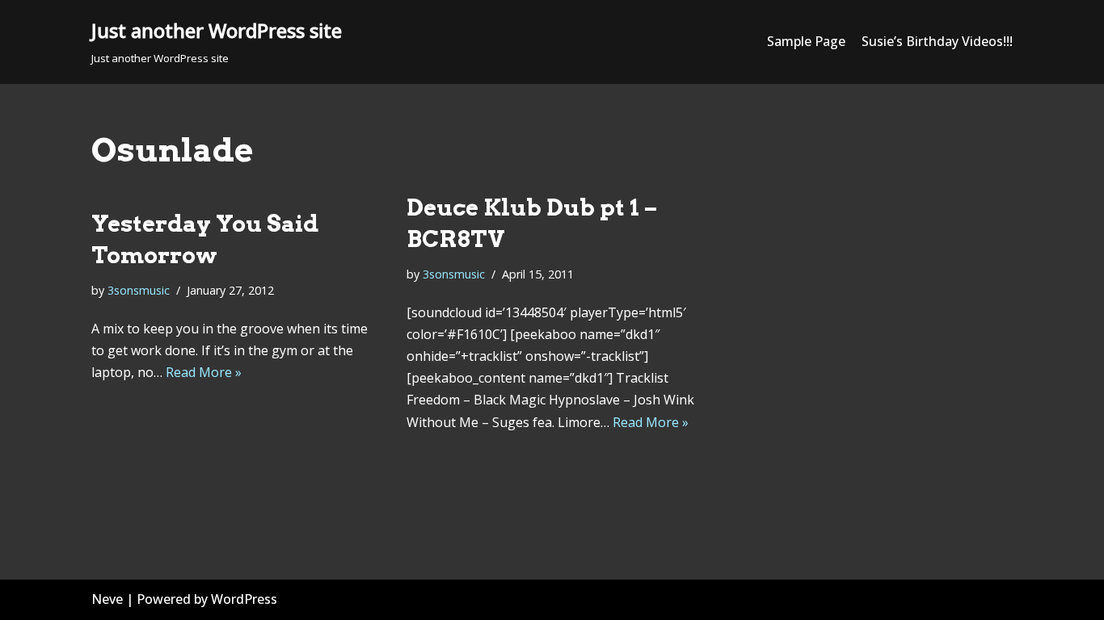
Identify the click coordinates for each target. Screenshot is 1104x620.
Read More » (204, 372)
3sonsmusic (138, 290)
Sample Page (806, 41)
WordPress (244, 599)
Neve (107, 599)
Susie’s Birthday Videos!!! (937, 41)
